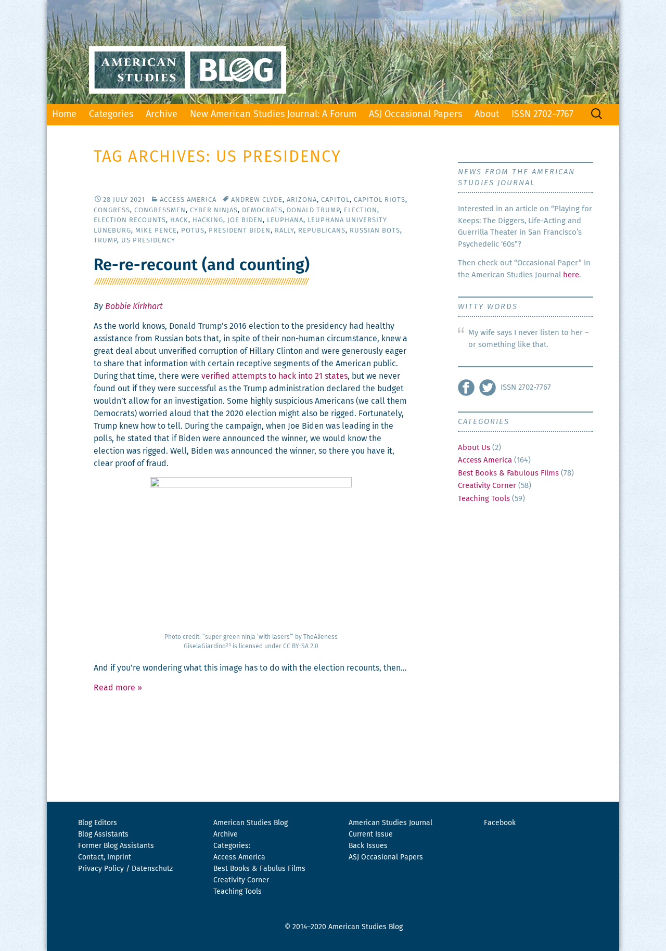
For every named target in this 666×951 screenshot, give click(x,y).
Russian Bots (375, 230)
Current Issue (371, 834)
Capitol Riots (379, 200)
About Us (474, 448)
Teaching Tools (484, 499)
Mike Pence (156, 230)
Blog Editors (97, 823)
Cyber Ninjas (214, 210)
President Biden (240, 230)
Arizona (302, 200)
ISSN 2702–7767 (542, 114)
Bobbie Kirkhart (134, 306)
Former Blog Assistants (116, 846)
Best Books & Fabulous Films (508, 473)
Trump (105, 240)
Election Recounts (130, 220)
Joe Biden (245, 220)
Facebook (500, 823)
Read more (118, 688)
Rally (284, 230)
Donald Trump (313, 210)
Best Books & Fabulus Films (259, 868)
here (571, 275)
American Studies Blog (250, 823)
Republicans (321, 230)
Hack (179, 220)
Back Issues (368, 846)
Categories (111, 114)
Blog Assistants (103, 834)
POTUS (192, 230)
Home (64, 114)
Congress (112, 210)
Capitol (335, 200)
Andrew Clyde (257, 200)
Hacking (208, 220)
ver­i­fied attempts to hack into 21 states (274, 376)
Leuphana (285, 220)
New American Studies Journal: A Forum (273, 114)
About (487, 114)
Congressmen (160, 210)
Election (360, 210)
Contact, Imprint (104, 857)
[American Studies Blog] (333, 52)
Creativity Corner (487, 486)
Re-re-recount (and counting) (202, 266)
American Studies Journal (390, 823)
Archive (161, 114)
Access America (188, 200)
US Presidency (148, 240)
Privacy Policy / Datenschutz (125, 868)
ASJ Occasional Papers (415, 114)
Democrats (262, 210)
